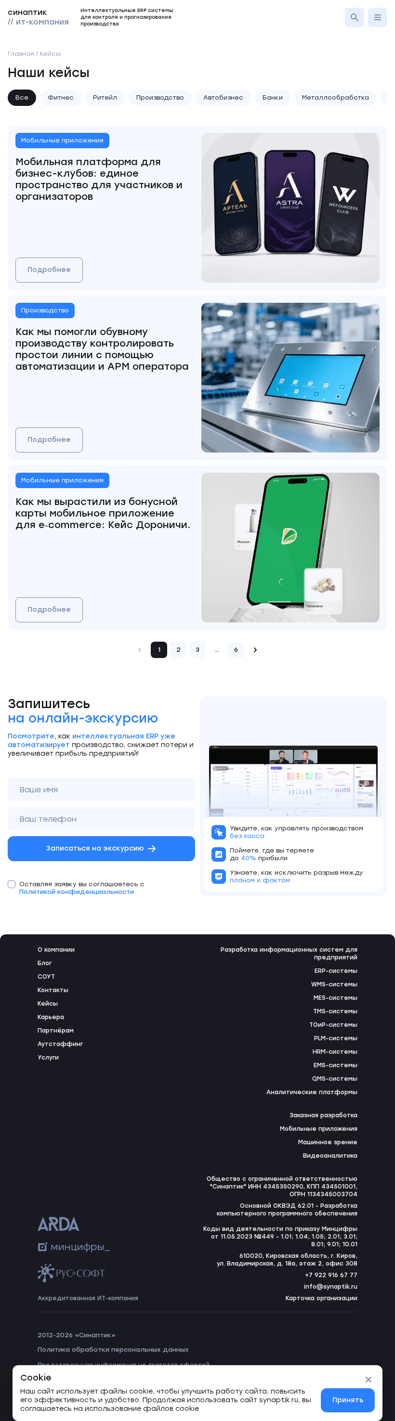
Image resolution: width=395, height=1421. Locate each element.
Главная (21, 53)
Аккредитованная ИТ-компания (88, 1298)
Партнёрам (56, 1030)
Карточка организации (321, 1298)
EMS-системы (335, 1065)
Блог (45, 963)
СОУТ (46, 976)
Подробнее (49, 270)
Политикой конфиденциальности (76, 891)
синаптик (38, 17)
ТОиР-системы (333, 1024)
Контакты (53, 990)
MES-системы (335, 998)
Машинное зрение (327, 1142)
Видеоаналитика (330, 1155)
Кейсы (48, 1003)
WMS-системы (334, 984)
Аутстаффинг (60, 1044)
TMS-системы (335, 1011)
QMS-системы (334, 1078)
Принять (347, 1400)
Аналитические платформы (311, 1092)
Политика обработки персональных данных (113, 1349)
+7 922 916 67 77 (331, 1275)
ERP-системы (336, 971)
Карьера (51, 1017)
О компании (56, 949)
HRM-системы (335, 1051)
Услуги (48, 1057)
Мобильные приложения (318, 1128)
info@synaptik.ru (330, 1286)
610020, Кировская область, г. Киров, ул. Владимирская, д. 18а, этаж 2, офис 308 (287, 1260)
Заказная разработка (323, 1115)
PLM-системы (335, 1038)
